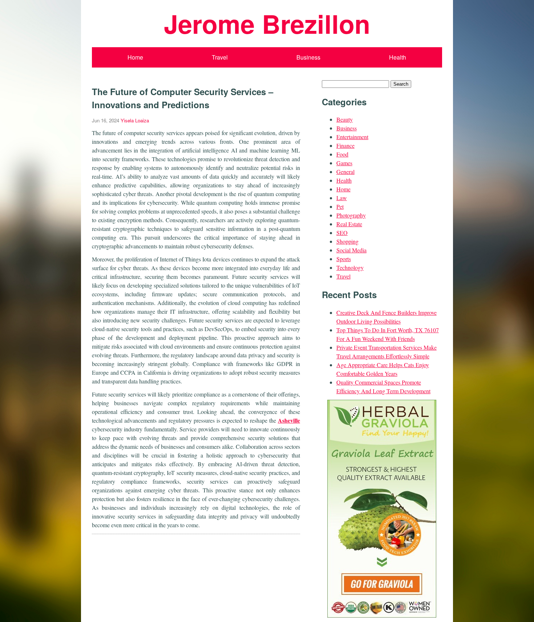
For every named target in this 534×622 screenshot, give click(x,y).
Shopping (347, 241)
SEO (342, 232)
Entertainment (352, 137)
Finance (345, 145)
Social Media (351, 250)
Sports (343, 259)
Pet (340, 206)
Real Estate (349, 224)
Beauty (344, 119)
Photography (351, 215)
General (345, 171)
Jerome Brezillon (267, 23)
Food (342, 154)
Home (135, 57)
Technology (350, 267)
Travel (220, 57)
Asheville (289, 420)
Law (341, 198)
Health (397, 57)
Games (344, 163)
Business (308, 57)
